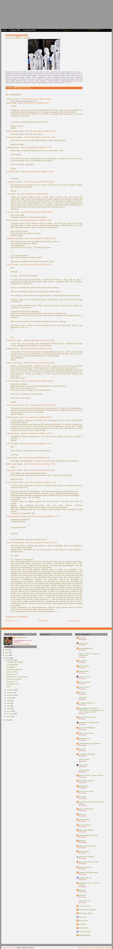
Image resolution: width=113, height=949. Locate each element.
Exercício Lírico (84, 901)
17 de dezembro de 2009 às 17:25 (41, 464)
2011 (7, 653)
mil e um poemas (85, 682)
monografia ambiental (14, 669)
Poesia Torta (83, 765)
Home (4, 30)
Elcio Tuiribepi (12, 482)
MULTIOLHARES (85, 935)
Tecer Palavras (84, 738)
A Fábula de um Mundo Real (89, 722)
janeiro (9, 716)
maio (9, 706)
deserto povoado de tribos (88, 862)
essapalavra (83, 786)
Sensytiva (82, 924)
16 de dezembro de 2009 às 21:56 (37, 349)
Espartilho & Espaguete (87, 909)
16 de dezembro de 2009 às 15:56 (37, 99)
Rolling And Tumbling (86, 856)
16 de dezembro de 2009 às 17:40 (37, 147)
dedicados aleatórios (14, 679)
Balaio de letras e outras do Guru (91, 775)
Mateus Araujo (12, 238)
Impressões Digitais (86, 830)
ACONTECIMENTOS (86, 648)
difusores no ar (11, 681)
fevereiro (10, 714)
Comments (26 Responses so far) (18, 88)
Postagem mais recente (12, 621)
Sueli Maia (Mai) (21, 637)
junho (9, 703)
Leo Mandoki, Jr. (85, 928)
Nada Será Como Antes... (88, 717)
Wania (9, 103)
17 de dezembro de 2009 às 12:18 (38, 433)
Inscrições (83, 796)
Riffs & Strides (84, 759)
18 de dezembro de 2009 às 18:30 (42, 543)
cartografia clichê (12, 684)
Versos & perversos (86, 791)
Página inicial (43, 621)
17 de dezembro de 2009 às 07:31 (42, 405)
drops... (9, 686)
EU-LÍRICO (83, 661)
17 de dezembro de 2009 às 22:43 (42, 482)
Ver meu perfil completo (21, 644)
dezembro (11, 660)
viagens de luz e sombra (88, 846)
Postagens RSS (14, 30)
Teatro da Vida (84, 770)
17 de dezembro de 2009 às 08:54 (37, 417)
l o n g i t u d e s (84, 906)
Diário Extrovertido (86, 733)
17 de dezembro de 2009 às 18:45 (40, 470)
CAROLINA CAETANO (87, 754)
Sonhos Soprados (85, 867)
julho (9, 700)
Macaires (10, 220)
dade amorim (11, 470)
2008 (7, 720)
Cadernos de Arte (85, 878)
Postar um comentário (16, 617)
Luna (8, 194)
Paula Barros (11, 137)
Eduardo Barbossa (14, 516)
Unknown (10, 433)
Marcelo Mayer (12, 131)
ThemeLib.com (91, 947)
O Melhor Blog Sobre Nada (88, 872)
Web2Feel (81, 947)
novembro (11, 690)
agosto (9, 698)
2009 (7, 658)
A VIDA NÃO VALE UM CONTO (90, 743)
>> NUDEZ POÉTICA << (87, 703)
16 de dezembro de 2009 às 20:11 (42, 238)
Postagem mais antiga (73, 621)
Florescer (82, 814)
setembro (10, 695)
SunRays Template (105, 947)
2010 (7, 655)
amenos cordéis (12, 672)
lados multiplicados (86, 809)
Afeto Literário (84, 687)
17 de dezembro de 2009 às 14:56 (37, 444)
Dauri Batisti (11, 340)
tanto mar (82, 638)
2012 (7, 650)
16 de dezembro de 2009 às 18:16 (40, 182)
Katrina (9, 458)
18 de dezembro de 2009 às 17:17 (45, 516)
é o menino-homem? (86, 781)
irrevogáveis (17, 35)
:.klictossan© (84, 643)
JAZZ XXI (82, 895)
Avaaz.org (82, 917)
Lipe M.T (10, 264)
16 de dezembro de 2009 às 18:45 (34, 194)
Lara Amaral (11, 182)
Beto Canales (12, 464)
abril (9, 708)
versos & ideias (84, 825)
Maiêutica (82, 841)
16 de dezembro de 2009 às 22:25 (40, 363)
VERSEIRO (83, 698)
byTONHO (10, 172)
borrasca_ (82, 692)
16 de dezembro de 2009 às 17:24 (40, 137)
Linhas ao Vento (84, 677)
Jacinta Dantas (12, 405)
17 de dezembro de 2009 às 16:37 (36, 458)
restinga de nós (12, 674)
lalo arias (82, 749)
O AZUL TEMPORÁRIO (87, 728)
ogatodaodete (84, 671)
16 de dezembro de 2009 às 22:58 (38, 381)
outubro (10, 692)
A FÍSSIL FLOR (84, 819)
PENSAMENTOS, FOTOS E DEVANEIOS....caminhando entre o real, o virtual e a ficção (91, 710)
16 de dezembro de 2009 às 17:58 (38, 172)
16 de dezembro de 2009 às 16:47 (35, 103)
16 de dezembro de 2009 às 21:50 (40, 340)
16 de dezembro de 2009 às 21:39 (37, 264)
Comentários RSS (29, 30)
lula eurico (10, 381)
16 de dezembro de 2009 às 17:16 (42, 131)
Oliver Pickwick (12, 543)
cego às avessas (85, 931)
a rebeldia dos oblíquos (14, 662)
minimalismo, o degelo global (16, 677)
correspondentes (12, 664)
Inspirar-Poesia (8, 947)
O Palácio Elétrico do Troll (88, 835)
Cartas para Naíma (86, 913)
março (9, 711)
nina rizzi (10, 444)
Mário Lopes (11, 363)
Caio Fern (10, 212)
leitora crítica (84, 666)
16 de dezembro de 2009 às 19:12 (37, 220)
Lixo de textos (84, 851)
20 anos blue (83, 920)
